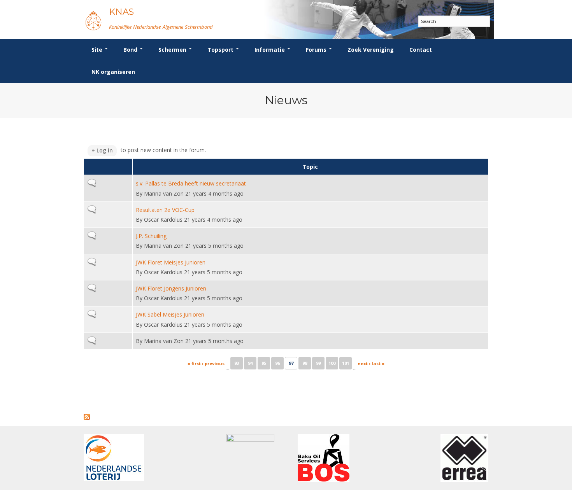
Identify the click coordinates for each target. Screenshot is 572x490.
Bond (131, 49)
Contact (420, 49)
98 (304, 363)
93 (236, 363)
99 (318, 363)
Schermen (173, 49)
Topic (310, 166)
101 (345, 363)
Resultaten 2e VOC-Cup (165, 210)
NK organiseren (113, 71)
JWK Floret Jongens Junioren (171, 288)
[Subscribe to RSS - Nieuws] (87, 412)
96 (277, 363)
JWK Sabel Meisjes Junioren (170, 314)
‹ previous (213, 363)
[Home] (93, 20)
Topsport (221, 49)
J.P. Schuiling (151, 236)
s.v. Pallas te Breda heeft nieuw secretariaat (191, 183)
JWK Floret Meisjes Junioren (170, 262)
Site (97, 49)
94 (250, 363)
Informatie (270, 49)
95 (263, 363)
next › (364, 363)
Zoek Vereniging (370, 49)
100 (331, 363)
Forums (317, 49)
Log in (105, 150)
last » (378, 363)
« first (194, 363)
